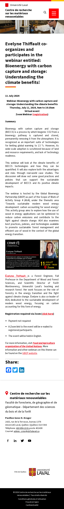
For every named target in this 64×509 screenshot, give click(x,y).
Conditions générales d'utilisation (32, 499)
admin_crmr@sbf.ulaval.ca (26, 431)
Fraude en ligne (32, 502)
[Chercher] (45, 12)
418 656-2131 (22, 428)
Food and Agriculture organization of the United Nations (30, 344)
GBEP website (29, 353)
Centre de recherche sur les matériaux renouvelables (18, 13)
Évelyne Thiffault (16, 276)
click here (47, 313)
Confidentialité (32, 505)
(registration (39, 114)
